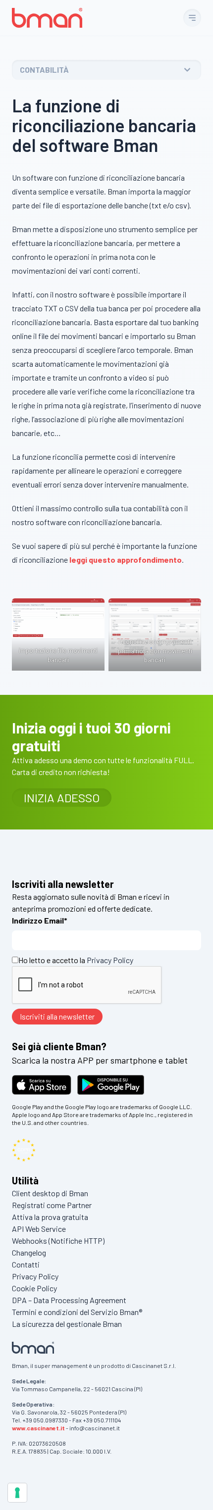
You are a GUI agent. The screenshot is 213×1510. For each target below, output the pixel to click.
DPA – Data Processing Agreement (69, 1300)
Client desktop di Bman (50, 1193)
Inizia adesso (62, 797)
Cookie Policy (34, 1288)
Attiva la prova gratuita (50, 1216)
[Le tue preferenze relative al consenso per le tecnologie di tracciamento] (17, 1492)
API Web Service (39, 1228)
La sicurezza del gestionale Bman (67, 1323)
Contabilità (44, 69)
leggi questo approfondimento (125, 559)
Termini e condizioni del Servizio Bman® (77, 1311)
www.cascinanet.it (38, 1427)
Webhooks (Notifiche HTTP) (58, 1240)
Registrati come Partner (52, 1205)
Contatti (26, 1264)
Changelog (29, 1252)
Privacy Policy (110, 960)
